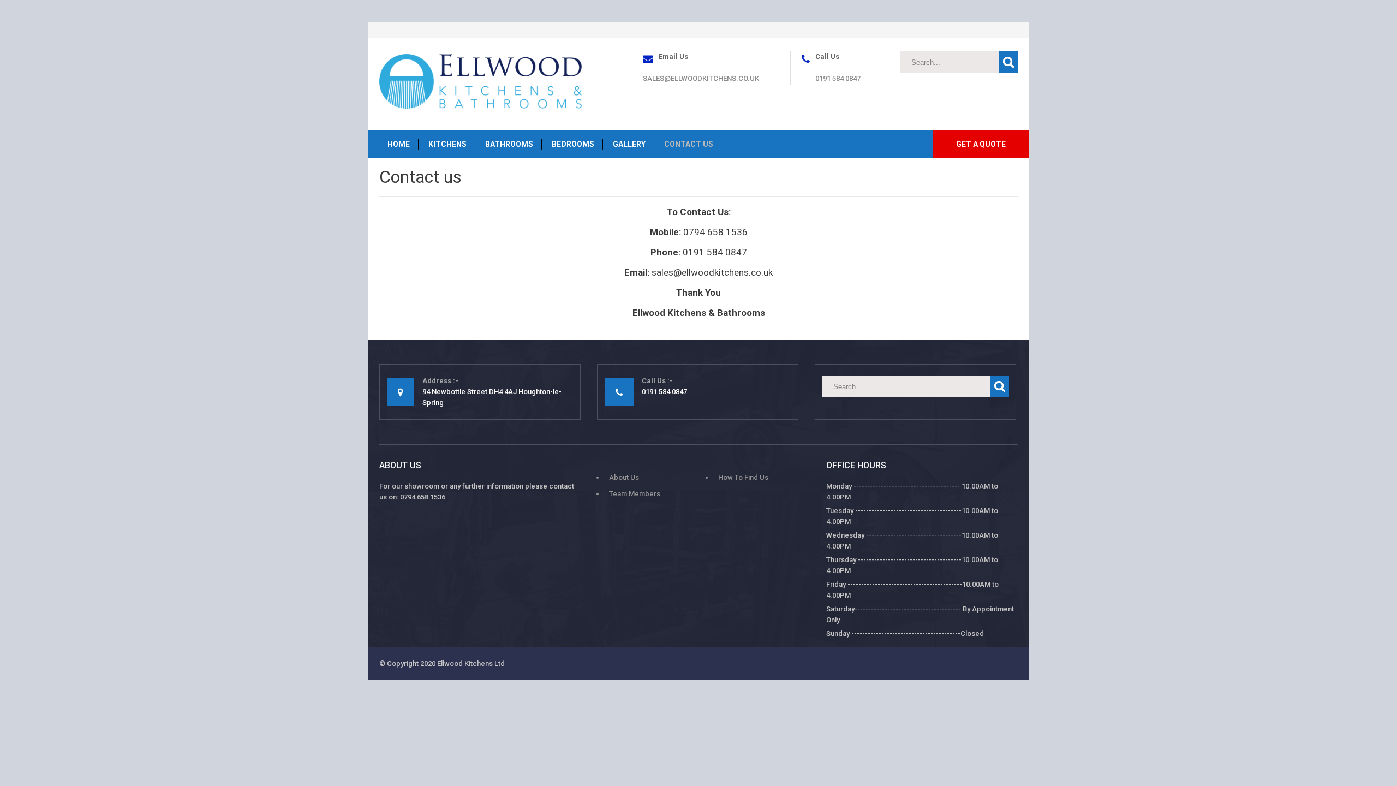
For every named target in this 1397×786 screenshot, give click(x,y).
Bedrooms (573, 144)
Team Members (634, 494)
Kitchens (447, 144)
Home (398, 144)
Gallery (629, 144)
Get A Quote (981, 144)
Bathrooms (509, 144)
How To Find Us (743, 477)
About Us (624, 477)
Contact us (688, 144)
